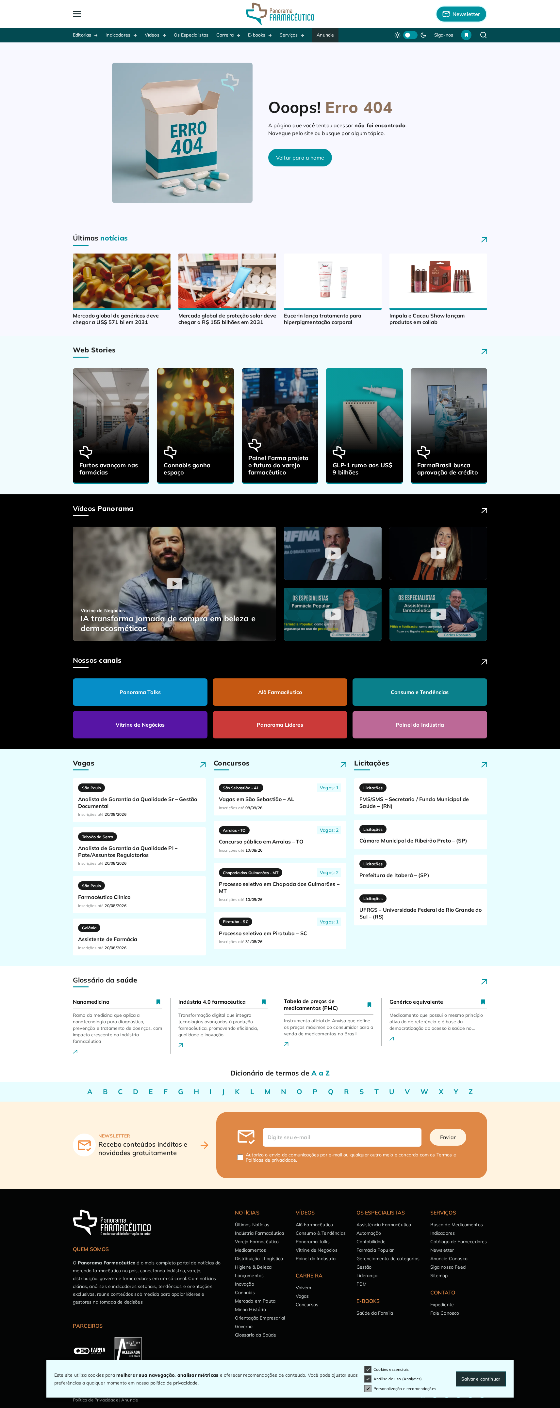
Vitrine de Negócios (140, 724)
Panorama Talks (140, 692)
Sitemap (439, 1275)
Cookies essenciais (391, 1369)
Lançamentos (249, 1275)
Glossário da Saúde (255, 1335)
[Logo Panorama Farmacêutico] (280, 14)
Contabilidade (371, 1242)
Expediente (442, 1304)
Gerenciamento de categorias (388, 1258)
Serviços (289, 35)
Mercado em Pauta (255, 1301)
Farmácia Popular (375, 1250)
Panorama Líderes (280, 724)
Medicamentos (250, 1250)
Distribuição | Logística (259, 1258)
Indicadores (118, 35)
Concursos (307, 1304)
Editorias (82, 35)
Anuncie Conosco (449, 1258)
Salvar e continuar (480, 1379)
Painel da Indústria (420, 724)
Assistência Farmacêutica (383, 1225)
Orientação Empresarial (260, 1318)
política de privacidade (174, 1383)
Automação (368, 1233)
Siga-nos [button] (443, 35)
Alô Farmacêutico (280, 692)
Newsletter (442, 1250)
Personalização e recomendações (404, 1388)
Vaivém (303, 1288)
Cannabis (245, 1292)
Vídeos (152, 35)
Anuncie (325, 35)
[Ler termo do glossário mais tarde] (158, 1002)
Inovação (244, 1284)
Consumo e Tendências (420, 692)
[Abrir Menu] (114, 14)
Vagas (302, 1296)
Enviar (448, 1137)
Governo (244, 1326)
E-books (256, 35)
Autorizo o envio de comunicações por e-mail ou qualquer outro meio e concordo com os (351, 1157)
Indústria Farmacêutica (259, 1233)
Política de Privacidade (95, 1399)
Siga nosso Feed (448, 1267)
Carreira (225, 35)
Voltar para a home (300, 157)
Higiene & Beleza (253, 1267)
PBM (361, 1284)
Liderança (366, 1275)
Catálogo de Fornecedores (458, 1242)
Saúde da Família (374, 1313)
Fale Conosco (444, 1313)
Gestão (364, 1267)
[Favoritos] (466, 35)
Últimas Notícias (252, 1225)
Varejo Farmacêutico (257, 1242)
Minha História (250, 1309)
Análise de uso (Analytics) (397, 1378)
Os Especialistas (191, 35)
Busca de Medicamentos (456, 1225)
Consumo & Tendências (321, 1233)
